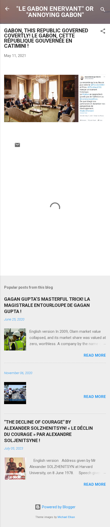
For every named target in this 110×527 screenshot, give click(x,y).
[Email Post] (17, 146)
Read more (95, 355)
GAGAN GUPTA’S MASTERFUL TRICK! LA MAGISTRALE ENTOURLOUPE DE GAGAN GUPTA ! (47, 305)
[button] (103, 32)
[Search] (103, 10)
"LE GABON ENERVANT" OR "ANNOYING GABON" (55, 11)
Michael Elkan (66, 517)
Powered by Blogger (58, 507)
